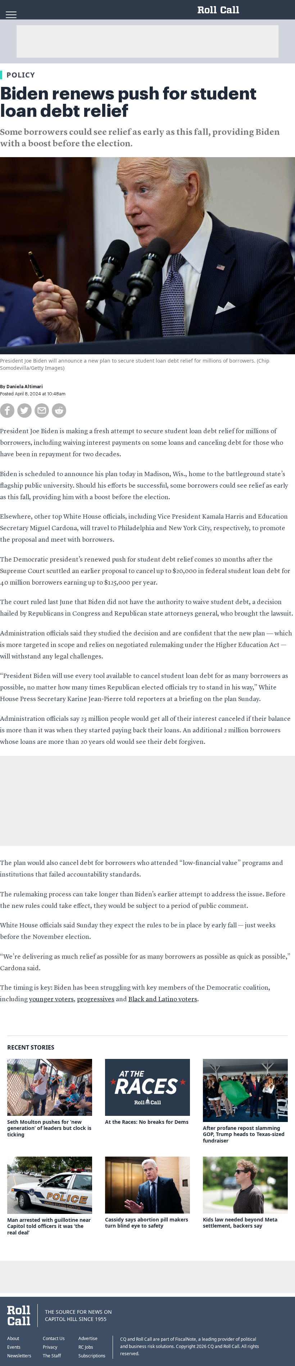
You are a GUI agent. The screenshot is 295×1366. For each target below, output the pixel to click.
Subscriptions (91, 1356)
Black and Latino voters (162, 999)
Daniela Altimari (24, 387)
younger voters (51, 999)
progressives (95, 999)
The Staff (52, 1356)
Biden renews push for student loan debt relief (128, 102)
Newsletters (19, 1356)
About (13, 1338)
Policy (20, 75)
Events (14, 1347)
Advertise (87, 1338)
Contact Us (54, 1338)
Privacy (50, 1347)
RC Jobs (85, 1347)
